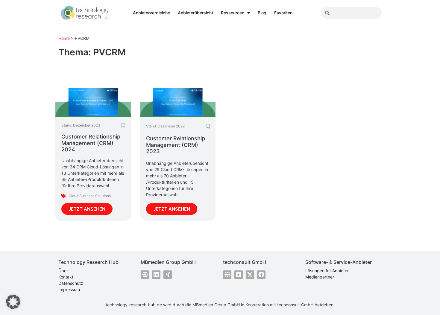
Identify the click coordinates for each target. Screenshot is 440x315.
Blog (262, 12)
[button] (13, 302)
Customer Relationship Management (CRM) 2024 (90, 143)
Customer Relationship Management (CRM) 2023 (175, 144)
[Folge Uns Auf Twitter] (250, 274)
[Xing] (167, 274)
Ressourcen (232, 12)
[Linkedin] (156, 274)
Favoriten (283, 12)
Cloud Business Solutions (90, 196)
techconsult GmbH (295, 304)
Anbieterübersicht (195, 12)
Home (64, 38)
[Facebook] (261, 274)
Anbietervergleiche (151, 12)
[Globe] (145, 274)
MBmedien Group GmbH (216, 304)
